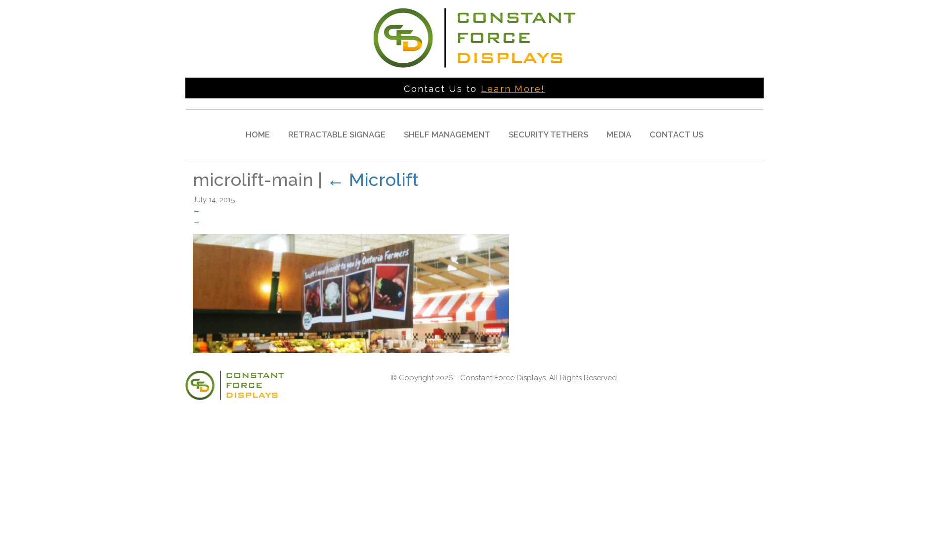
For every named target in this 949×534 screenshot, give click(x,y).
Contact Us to (474, 89)
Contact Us (676, 134)
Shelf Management (447, 134)
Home (258, 134)
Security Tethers (548, 134)
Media (618, 134)
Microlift (373, 179)
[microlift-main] (351, 293)
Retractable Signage (337, 134)
